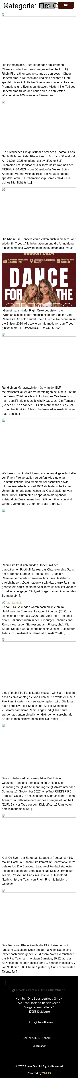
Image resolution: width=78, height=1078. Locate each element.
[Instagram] (34, 1056)
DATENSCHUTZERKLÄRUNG (39, 1038)
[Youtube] (44, 1056)
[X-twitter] (54, 1056)
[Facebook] (24, 1056)
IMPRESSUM (39, 1045)
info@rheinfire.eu (41, 1022)
